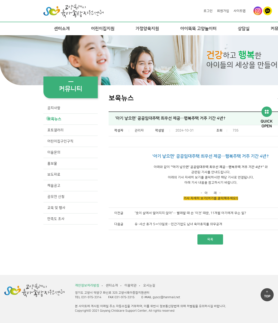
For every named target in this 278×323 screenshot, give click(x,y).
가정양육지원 (147, 28)
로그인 (208, 11)
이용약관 (130, 285)
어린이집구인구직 (60, 141)
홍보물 (52, 163)
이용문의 (53, 152)
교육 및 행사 (56, 208)
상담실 (244, 28)
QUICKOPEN (267, 124)
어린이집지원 (102, 28)
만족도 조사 (56, 219)
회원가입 (223, 11)
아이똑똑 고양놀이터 (198, 28)
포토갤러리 (55, 130)
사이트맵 (239, 11)
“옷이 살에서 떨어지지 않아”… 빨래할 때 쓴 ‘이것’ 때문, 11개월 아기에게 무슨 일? (190, 213)
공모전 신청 (56, 197)
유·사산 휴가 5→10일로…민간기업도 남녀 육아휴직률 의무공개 (178, 224)
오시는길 (149, 285)
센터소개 (62, 28)
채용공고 (53, 186)
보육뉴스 (54, 119)
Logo (73, 8)
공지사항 (53, 108)
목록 (210, 239)
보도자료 (53, 174)
